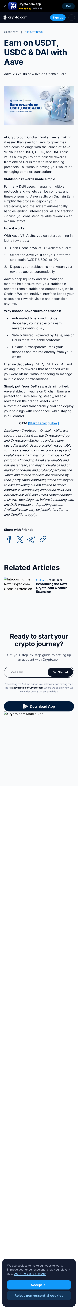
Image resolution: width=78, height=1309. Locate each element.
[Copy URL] (43, 539)
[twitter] (20, 540)
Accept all (39, 1285)
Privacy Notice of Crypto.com (26, 687)
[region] (39, 1283)
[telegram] (31, 540)
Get (68, 6)
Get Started (60, 672)
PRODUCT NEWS (34, 32)
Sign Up (58, 17)
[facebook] (9, 540)
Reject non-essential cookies (39, 1295)
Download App (42, 706)
